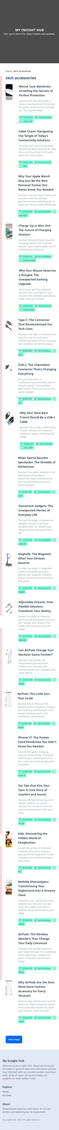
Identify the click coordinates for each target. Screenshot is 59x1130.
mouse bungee (27, 310)
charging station (27, 260)
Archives (7, 1095)
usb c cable (27, 448)
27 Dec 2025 (25, 540)
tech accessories (43, 117)
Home (9, 71)
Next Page (14, 1039)
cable (23, 166)
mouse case (26, 121)
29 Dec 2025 (26, 117)
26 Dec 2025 (25, 680)
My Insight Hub (29, 30)
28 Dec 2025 (25, 399)
